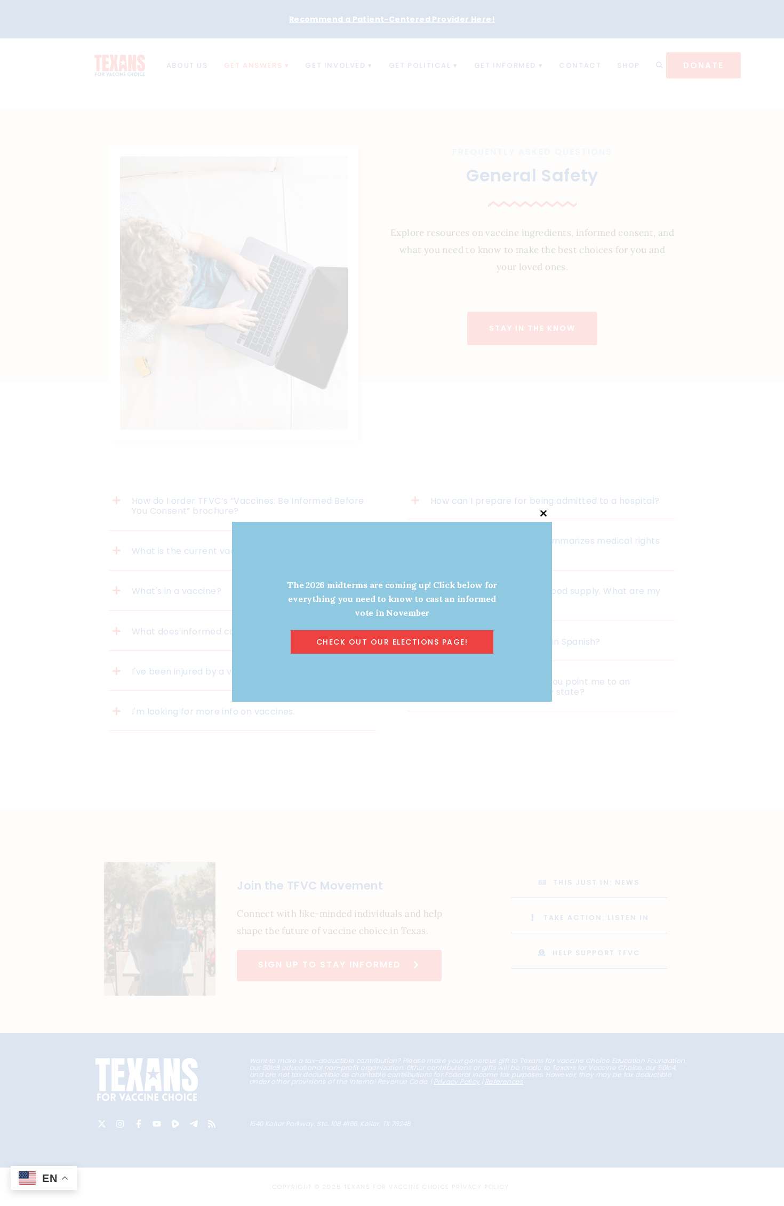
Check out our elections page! (392, 642)
